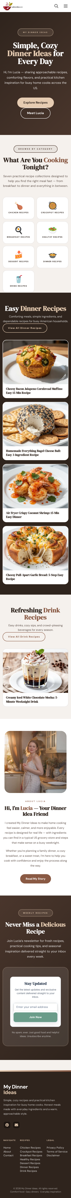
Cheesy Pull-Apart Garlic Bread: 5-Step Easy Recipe (34, 577)
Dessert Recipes (30, 1163)
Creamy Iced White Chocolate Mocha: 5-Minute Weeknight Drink (32, 699)
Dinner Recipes (29, 1167)
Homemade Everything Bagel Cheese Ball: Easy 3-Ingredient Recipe (33, 453)
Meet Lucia (35, 113)
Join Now (35, 1017)
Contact (8, 1155)
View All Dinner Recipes (25, 328)
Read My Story (35, 879)
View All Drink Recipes (24, 636)
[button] (56, 6)
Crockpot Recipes (31, 1151)
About (7, 1151)
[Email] (16, 1125)
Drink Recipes (28, 1171)
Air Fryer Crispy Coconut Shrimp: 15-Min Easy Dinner (32, 515)
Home (7, 1147)
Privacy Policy (55, 1147)
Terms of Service (57, 1151)
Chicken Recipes (30, 1147)
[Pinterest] (7, 1125)
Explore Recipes (35, 102)
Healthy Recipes (30, 1159)
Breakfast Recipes (31, 1155)
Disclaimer (53, 1155)
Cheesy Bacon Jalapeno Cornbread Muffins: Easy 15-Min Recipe (34, 391)
